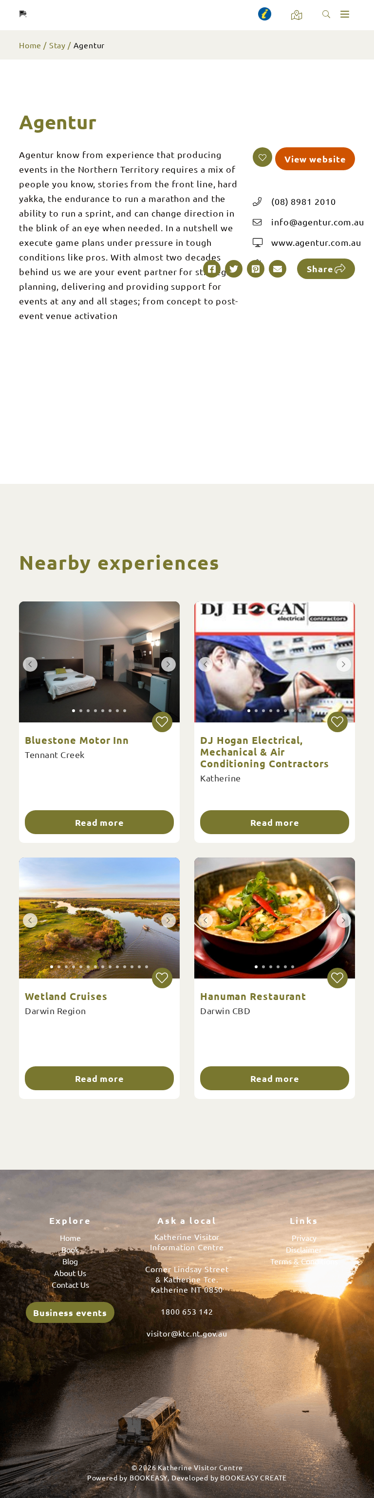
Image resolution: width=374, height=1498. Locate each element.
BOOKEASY (149, 1477)
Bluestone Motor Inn (77, 740)
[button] (262, 157)
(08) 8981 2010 (303, 201)
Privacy (304, 1237)
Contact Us (70, 1284)
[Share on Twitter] (234, 269)
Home (30, 45)
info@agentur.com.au (317, 222)
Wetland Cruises (66, 996)
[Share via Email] (277, 269)
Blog (70, 1261)
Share (320, 268)
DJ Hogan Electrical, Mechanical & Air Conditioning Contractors (264, 752)
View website (315, 158)
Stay (57, 45)
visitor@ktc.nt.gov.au (187, 1333)
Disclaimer (304, 1249)
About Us (70, 1273)
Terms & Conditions (304, 1261)
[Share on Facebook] (212, 269)
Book (70, 1249)
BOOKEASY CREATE (253, 1477)
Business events (70, 1312)
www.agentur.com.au (316, 242)
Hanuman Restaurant (253, 996)
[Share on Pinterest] (255, 269)
